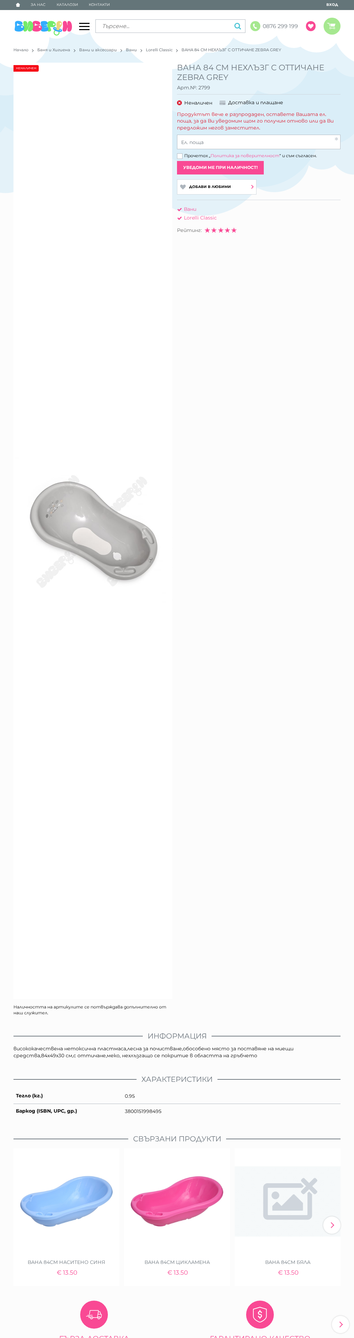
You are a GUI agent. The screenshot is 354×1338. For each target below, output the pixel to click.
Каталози (67, 4)
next (332, 1225)
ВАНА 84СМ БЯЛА (287, 1262)
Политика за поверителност (245, 155)
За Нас (38, 4)
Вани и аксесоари (98, 49)
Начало (20, 49)
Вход (332, 4)
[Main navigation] (84, 26)
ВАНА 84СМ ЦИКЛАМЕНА (177, 1262)
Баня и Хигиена (53, 49)
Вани (131, 49)
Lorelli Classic (159, 49)
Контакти (99, 4)
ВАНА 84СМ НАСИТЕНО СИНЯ (66, 1262)
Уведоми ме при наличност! (220, 167)
